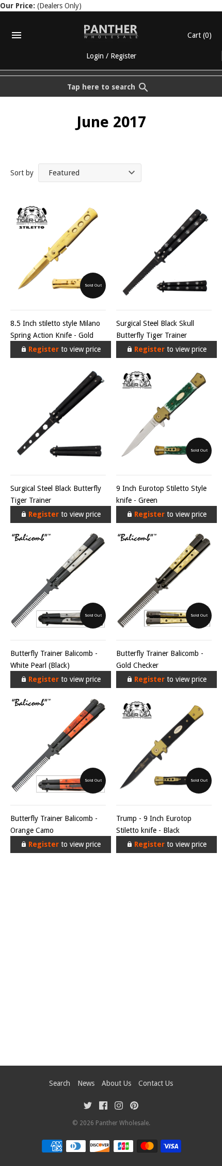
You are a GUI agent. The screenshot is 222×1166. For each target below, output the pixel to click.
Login (95, 56)
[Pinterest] (134, 1107)
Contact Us (155, 1083)
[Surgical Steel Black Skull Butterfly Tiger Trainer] (164, 250)
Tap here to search (101, 87)
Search (59, 1083)
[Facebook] (103, 1107)
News (85, 1083)
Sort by (22, 173)
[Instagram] (119, 1107)
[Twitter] (88, 1107)
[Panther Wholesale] (111, 31)
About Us (116, 1083)
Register (123, 56)
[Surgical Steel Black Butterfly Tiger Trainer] (58, 416)
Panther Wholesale (122, 1123)
